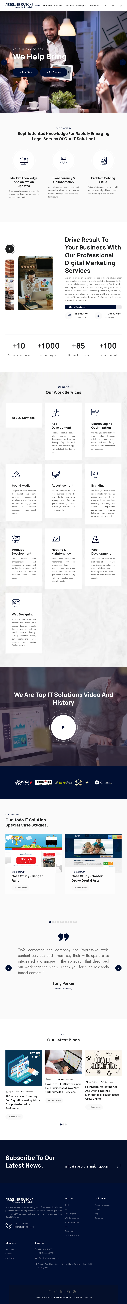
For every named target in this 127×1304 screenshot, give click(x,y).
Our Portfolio (28, 72)
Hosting (97, 1209)
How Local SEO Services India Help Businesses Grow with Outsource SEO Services (63, 1088)
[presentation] (8, 968)
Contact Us (93, 5)
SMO (67, 1205)
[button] (123, 62)
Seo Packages (57, 72)
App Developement (72, 1222)
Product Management (102, 1205)
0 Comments (28, 1091)
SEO (66, 1226)
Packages (81, 5)
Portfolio (8, 1254)
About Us (47, 5)
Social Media (69, 1231)
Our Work (69, 5)
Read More (22, 887)
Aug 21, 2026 (13, 1091)
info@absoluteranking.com (49, 1258)
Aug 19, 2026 (53, 1079)
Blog (96, 1213)
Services (58, 5)
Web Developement (72, 1218)
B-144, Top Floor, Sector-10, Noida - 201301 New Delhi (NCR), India (65, 1266)
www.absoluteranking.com (64, 1297)
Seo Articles (9, 1258)
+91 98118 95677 (24, 1227)
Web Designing (70, 1213)
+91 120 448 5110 (45, 1253)
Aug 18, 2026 (93, 1082)
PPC (66, 1209)
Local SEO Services (72, 1235)
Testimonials (9, 1249)
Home (38, 5)
